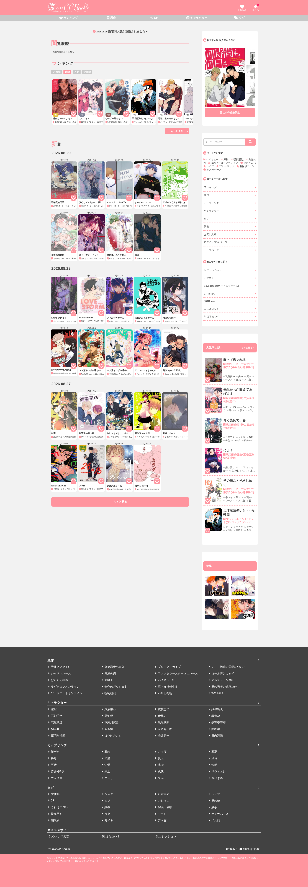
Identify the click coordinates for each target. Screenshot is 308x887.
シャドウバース (60, 673)
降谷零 (215, 729)
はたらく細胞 (59, 680)
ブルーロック (227, 166)
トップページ (211, 250)
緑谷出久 (217, 709)
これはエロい (59, 807)
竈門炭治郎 (57, 735)
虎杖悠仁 (163, 709)
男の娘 (215, 800)
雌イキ (108, 820)
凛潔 (160, 764)
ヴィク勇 (56, 778)
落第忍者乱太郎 (114, 666)
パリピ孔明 (164, 693)
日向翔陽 (217, 735)
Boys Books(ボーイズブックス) (221, 285)
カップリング (211, 203)
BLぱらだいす (211, 316)
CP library (209, 293)
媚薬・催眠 (164, 807)
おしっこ (163, 800)
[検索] (250, 142)
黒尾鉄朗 (163, 722)
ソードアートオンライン (66, 693)
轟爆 (53, 758)
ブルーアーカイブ (169, 666)
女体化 (55, 794)
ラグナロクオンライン (64, 686)
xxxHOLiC (217, 693)
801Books (209, 301)
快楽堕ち (56, 813)
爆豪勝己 (110, 709)
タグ (206, 218)
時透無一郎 (164, 729)
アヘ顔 (161, 820)
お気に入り (210, 234)
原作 (206, 195)
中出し (161, 813)
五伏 (53, 764)
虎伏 (160, 771)
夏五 (160, 758)
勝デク (55, 751)
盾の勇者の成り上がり (225, 686)
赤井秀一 (163, 735)
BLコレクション (213, 270)
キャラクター (211, 210)
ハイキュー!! (165, 680)
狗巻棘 (55, 729)
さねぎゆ (217, 778)
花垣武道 (56, 722)
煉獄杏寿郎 (218, 722)
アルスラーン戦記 (222, 680)
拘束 (107, 813)
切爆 (107, 764)
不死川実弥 (111, 722)
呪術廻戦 (238, 159)
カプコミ (209, 278)
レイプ (210, 166)
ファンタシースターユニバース (177, 673)
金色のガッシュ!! (115, 686)
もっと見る (177, 131)
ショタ (108, 794)
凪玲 (214, 758)
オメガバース (213, 169)
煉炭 (214, 764)
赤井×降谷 (57, 771)
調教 (107, 807)
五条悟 (108, 729)
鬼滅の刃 (110, 673)
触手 (214, 807)
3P (52, 800)
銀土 (107, 771)
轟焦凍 (215, 715)
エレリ (108, 778)
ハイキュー (212, 159)
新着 (206, 226)
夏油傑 (108, 715)
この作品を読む (231, 112)
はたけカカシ (113, 735)
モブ (107, 800)
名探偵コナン (247, 166)
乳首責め (163, 794)
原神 (226, 159)
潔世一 (55, 709)
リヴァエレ (218, 771)
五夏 (214, 751)
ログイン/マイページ (215, 242)
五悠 (107, 751)
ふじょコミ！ (211, 308)
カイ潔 (161, 751)
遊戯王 (108, 680)
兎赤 (160, 778)
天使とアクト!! (60, 666)
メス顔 (215, 820)
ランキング (210, 187)
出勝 (107, 758)
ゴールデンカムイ (222, 673)
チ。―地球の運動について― (229, 666)
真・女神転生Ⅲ (167, 686)
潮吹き (55, 820)
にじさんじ (249, 162)
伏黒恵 (161, 715)
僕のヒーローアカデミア (225, 162)
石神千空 (56, 715)
